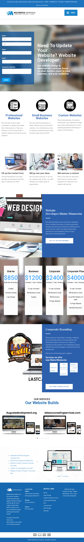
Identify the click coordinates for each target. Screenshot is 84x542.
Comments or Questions (8, 67)
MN (20, 522)
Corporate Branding (49, 500)
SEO (44, 503)
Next (59, 476)
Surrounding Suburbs (13, 524)
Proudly (9, 518)
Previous (65, 476)
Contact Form (47, 505)
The (18, 518)
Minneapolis (10, 522)
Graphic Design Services (51, 498)
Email (6, 58)
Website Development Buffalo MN (21, 460)
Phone (6, 49)
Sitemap (46, 511)
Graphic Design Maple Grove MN (21, 468)
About (45, 493)
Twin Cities (10, 520)
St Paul (17, 522)
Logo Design (47, 495)
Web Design (47, 508)
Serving (14, 518)
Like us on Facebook (42, 5)
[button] (59, 240)
